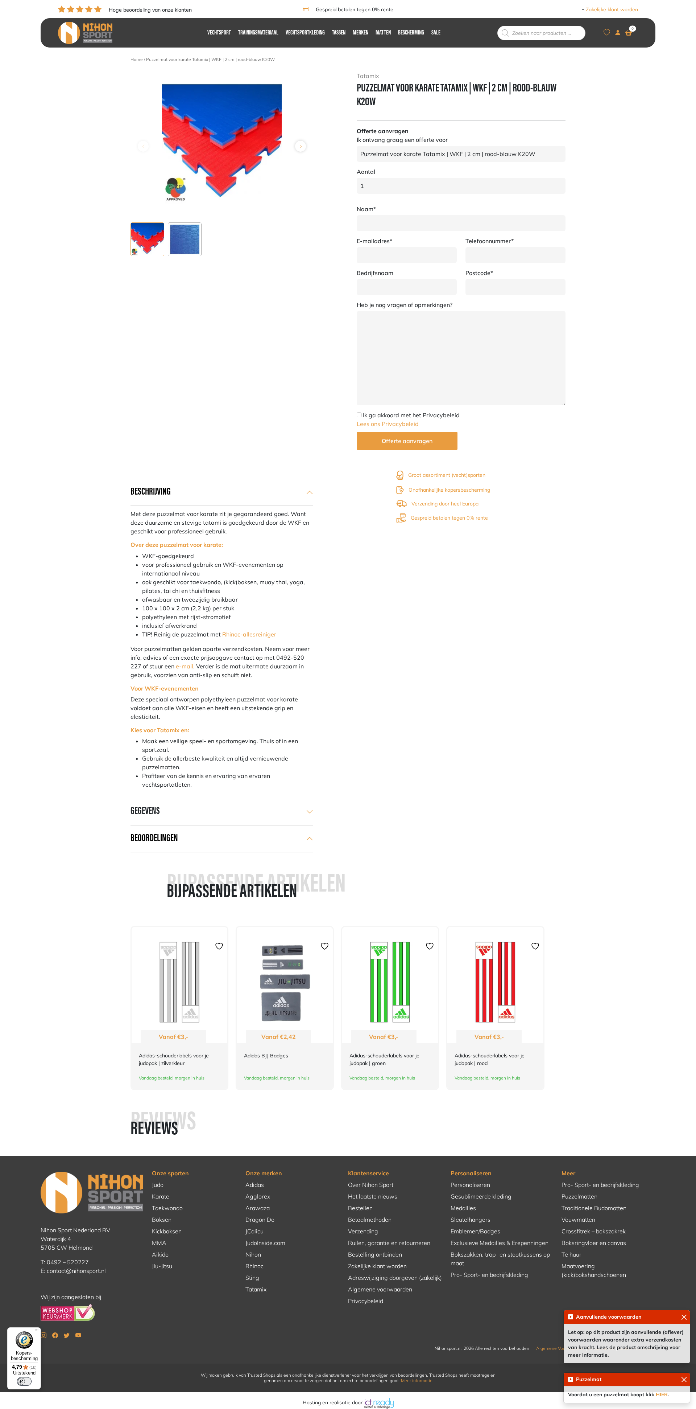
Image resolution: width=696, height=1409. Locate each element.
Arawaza (257, 1208)
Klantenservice (368, 1173)
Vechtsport (219, 33)
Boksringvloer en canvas (594, 1242)
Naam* (366, 209)
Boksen (161, 1219)
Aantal (366, 171)
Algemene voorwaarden (380, 1289)
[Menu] (36, 1331)
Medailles (463, 1208)
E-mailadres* (374, 241)
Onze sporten (170, 1173)
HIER (662, 1394)
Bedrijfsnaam (375, 273)
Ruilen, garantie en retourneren (389, 1242)
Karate (160, 1196)
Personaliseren (471, 1173)
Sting (252, 1277)
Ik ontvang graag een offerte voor (402, 139)
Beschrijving (150, 492)
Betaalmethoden (370, 1219)
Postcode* (479, 273)
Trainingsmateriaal (258, 33)
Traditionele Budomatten (594, 1208)
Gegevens (145, 811)
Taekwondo (167, 1208)
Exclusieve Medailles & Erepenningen (499, 1242)
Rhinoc (254, 1266)
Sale (435, 33)
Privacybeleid (365, 1300)
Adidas (254, 1184)
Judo (157, 1184)
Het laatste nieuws (372, 1196)
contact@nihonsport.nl (76, 1270)
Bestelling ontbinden (375, 1254)
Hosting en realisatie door (333, 1402)
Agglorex (257, 1196)
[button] (300, 146)
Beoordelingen (154, 838)
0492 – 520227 (68, 1262)
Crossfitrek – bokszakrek (594, 1231)
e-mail (184, 666)
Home (136, 59)
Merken (360, 33)
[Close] (684, 1317)
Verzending (363, 1231)
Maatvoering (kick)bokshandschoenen (594, 1270)
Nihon (253, 1254)
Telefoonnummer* (489, 241)
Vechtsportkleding (305, 33)
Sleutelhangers (470, 1219)
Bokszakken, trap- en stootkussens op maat (500, 1259)
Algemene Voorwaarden (560, 1348)
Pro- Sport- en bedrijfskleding (489, 1274)
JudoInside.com (265, 1242)
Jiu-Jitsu (162, 1266)
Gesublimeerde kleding (481, 1196)
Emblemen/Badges (475, 1231)
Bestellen (360, 1208)
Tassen (338, 33)
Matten (383, 33)
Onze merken (263, 1173)
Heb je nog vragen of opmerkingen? (404, 304)
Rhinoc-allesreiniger (249, 634)
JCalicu (254, 1231)
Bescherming (411, 33)
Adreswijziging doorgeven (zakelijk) (395, 1277)
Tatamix (255, 1289)
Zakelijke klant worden (612, 9)
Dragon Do (259, 1219)
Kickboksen (167, 1231)
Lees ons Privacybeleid (388, 423)
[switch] (24, 1381)
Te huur (571, 1254)
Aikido (160, 1254)
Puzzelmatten (579, 1196)
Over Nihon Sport (370, 1184)
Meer (568, 1173)
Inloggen (570, 9)
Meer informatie (416, 1380)
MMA (159, 1242)
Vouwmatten (578, 1219)
